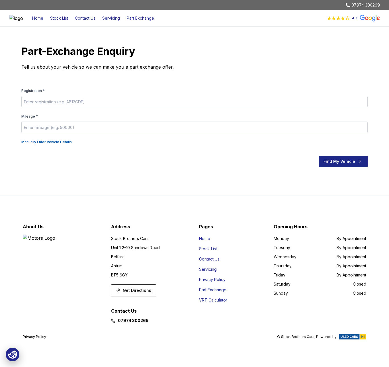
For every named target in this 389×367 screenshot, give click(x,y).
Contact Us (85, 18)
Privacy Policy (212, 279)
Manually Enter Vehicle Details (46, 142)
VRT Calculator (213, 300)
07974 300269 (365, 5)
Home (37, 18)
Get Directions (137, 290)
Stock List (59, 18)
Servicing (111, 18)
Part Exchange (140, 18)
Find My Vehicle (339, 161)
